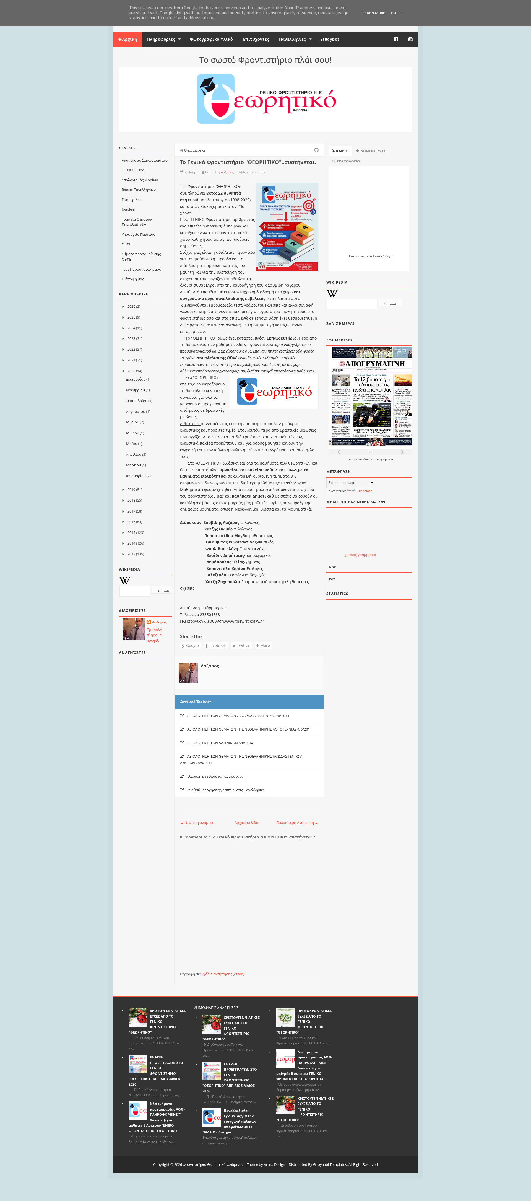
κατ (332, 578)
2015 (131, 532)
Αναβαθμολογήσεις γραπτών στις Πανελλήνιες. (226, 789)
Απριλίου (133, 454)
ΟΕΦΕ (126, 244)
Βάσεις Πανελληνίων (139, 189)
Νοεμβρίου (135, 389)
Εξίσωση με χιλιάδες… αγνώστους (215, 776)
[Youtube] (411, 39)
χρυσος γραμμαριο (360, 554)
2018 (131, 500)
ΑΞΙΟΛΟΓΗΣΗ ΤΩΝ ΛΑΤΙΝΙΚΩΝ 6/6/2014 (220, 742)
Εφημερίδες (131, 199)
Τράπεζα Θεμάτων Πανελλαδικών (137, 222)
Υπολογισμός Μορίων (140, 179)
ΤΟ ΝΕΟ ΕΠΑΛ (133, 169)
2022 (131, 349)
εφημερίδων (385, 459)
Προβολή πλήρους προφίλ (154, 635)
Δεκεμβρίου (135, 379)
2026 (131, 306)
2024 (131, 327)
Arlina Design (274, 1164)
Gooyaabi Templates (330, 1164)
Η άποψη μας (133, 278)
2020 (131, 370)
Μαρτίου (133, 464)
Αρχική (129, 39)
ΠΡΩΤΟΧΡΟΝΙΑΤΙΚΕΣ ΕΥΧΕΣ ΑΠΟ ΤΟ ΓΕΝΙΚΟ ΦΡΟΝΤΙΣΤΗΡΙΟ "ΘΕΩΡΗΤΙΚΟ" (304, 1021)
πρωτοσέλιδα (362, 459)
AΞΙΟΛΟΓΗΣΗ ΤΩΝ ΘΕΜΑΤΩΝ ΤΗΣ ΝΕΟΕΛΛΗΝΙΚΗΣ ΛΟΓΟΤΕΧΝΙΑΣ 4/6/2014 (249, 729)
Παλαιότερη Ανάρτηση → (297, 822)
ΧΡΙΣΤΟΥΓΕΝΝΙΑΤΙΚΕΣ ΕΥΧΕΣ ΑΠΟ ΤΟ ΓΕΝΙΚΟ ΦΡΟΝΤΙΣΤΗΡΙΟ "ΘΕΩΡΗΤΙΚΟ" (157, 1021)
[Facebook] (396, 39)
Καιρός (354, 256)
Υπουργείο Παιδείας (138, 234)
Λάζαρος (159, 622)
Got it (397, 13)
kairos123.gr (383, 256)
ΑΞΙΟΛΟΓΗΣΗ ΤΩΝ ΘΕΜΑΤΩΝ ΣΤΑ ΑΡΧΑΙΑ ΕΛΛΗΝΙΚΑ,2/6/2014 (238, 715)
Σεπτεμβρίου (136, 400)
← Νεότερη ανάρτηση (198, 822)
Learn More (373, 13)
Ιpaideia (128, 209)
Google (192, 645)
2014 (131, 543)
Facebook (216, 645)
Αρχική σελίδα (246, 822)
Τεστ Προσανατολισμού (141, 269)
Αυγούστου (135, 411)
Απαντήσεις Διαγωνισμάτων (145, 160)
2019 (131, 489)
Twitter (243, 645)
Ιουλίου (132, 422)
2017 (131, 511)
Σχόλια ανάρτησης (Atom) (222, 973)
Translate (364, 490)
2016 (131, 521)
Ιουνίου (132, 432)
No (245, 172)
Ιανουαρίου (136, 475)
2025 (131, 317)
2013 (131, 554)
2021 (131, 360)
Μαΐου (131, 443)
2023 (131, 338)
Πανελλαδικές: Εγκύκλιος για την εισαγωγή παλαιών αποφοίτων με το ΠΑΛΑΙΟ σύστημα (229, 1121)
